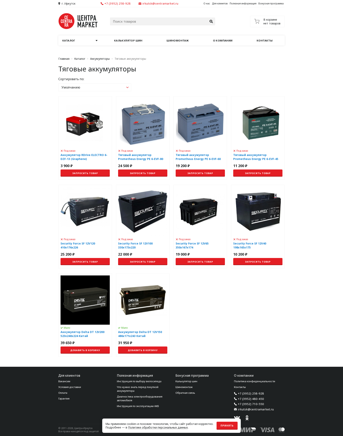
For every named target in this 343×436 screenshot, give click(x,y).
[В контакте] (237, 418)
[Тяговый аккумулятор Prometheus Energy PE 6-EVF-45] (258, 138)
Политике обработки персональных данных (158, 427)
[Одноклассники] (247, 418)
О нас (206, 3)
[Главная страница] (78, 21)
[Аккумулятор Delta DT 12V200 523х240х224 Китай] (85, 315)
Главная (63, 58)
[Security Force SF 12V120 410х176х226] (85, 226)
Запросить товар (85, 173)
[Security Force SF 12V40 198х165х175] (258, 226)
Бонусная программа (271, 3)
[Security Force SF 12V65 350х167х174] (200, 226)
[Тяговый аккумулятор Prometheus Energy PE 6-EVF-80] (143, 138)
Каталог (79, 58)
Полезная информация (243, 3)
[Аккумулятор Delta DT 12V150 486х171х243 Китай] (143, 315)
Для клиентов (220, 3)
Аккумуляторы (100, 58)
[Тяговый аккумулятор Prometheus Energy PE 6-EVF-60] (200, 138)
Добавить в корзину (85, 350)
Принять (227, 425)
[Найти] (211, 21)
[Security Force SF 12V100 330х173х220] (143, 226)
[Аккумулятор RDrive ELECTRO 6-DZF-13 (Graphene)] (85, 138)
